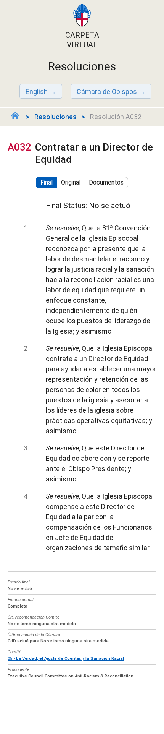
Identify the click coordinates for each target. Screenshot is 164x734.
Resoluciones (55, 117)
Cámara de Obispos (107, 91)
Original (70, 182)
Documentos (106, 182)
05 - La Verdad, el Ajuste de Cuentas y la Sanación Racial (66, 658)
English (37, 91)
